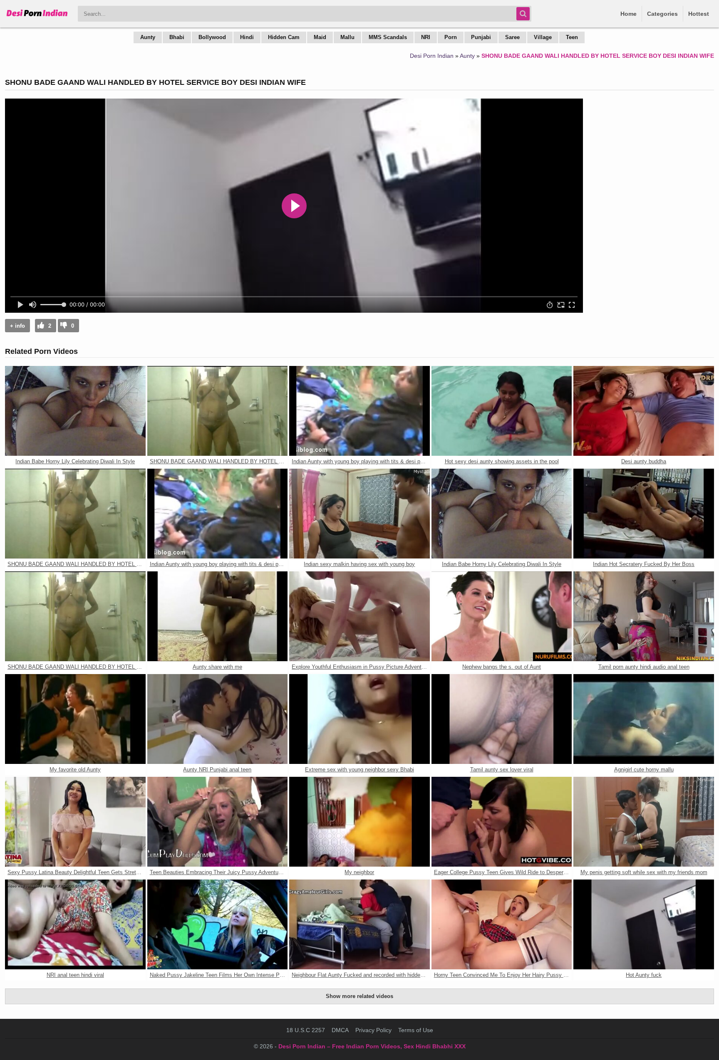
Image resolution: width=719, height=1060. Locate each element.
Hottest (698, 13)
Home (628, 13)
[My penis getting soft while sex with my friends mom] (643, 822)
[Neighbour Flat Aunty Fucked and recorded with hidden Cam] (359, 924)
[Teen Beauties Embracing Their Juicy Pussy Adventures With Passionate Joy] (217, 822)
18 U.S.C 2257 (305, 1030)
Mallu (347, 37)
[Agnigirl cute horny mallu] (643, 719)
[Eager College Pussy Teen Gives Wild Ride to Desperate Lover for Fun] (501, 822)
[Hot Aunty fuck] (643, 924)
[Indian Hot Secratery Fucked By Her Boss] (643, 513)
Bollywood (212, 37)
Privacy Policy (373, 1030)
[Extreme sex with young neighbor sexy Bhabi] (359, 719)
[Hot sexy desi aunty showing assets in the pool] (501, 411)
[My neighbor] (359, 822)
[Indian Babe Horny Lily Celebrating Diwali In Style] (75, 411)
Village (543, 37)
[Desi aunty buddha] (643, 411)
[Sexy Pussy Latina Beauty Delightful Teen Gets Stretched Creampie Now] (75, 822)
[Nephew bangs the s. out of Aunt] (501, 616)
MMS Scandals (388, 37)
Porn (450, 37)
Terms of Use (415, 1030)
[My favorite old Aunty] (75, 719)
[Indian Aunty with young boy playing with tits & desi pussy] (359, 411)
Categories (662, 13)
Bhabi (176, 37)
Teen (572, 37)
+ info (17, 326)
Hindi (247, 37)
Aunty (147, 37)
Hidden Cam (284, 37)
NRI (425, 37)
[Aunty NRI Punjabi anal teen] (217, 719)
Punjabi (481, 37)
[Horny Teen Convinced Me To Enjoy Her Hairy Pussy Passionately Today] (501, 924)
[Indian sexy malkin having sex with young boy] (359, 513)
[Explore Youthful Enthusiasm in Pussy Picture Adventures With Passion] (359, 616)
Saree (512, 37)
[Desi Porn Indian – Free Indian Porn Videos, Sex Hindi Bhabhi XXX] (37, 16)
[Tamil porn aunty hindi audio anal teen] (643, 616)
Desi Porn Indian (432, 55)
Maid (320, 37)
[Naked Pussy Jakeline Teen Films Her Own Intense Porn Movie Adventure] (217, 924)
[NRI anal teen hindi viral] (75, 924)
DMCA (340, 1030)
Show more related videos (359, 996)
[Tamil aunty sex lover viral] (501, 719)
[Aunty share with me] (217, 616)
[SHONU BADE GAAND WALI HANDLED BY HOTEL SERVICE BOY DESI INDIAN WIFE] (217, 411)
